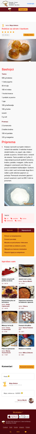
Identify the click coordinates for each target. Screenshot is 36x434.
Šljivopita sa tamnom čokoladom (15, 249)
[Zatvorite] (1, 3)
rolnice (19, 220)
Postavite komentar (26, 367)
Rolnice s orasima (26, 345)
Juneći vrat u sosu (26, 274)
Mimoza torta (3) (9, 322)
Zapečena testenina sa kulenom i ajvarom (26, 297)
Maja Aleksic (14, 25)
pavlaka (15, 218)
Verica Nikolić (22, 400)
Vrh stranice (17, 412)
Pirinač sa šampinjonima (12, 236)
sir (7, 218)
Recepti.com (3, 422)
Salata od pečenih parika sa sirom (9, 274)
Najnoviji (10, 230)
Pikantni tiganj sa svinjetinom (14, 252)
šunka (24, 218)
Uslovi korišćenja (25, 421)
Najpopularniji (26, 230)
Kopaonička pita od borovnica (9, 297)
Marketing (8, 423)
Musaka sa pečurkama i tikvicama (16, 242)
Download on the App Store (13, 416)
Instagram (21, 427)
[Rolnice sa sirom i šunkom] (19, 195)
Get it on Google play (24, 416)
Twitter (10, 427)
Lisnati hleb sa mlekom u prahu (15, 246)
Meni (18, 432)
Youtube (16, 427)
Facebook (5, 427)
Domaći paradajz (10, 239)
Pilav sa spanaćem (9, 345)
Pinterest (28, 427)
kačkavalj (10, 220)
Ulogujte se (23, 9)
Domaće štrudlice (26, 322)
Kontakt (14, 423)
